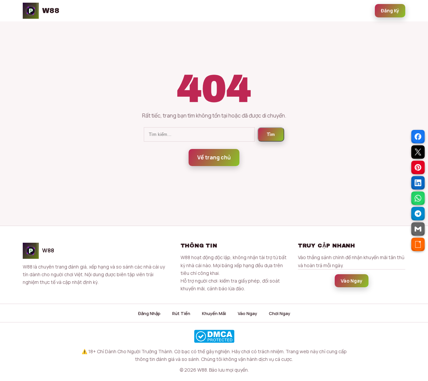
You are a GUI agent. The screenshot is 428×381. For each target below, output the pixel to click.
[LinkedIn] (418, 182)
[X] (418, 152)
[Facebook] (418, 136)
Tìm (271, 134)
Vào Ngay (351, 281)
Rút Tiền (181, 313)
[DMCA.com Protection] (214, 336)
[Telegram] (418, 213)
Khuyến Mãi (214, 313)
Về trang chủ (214, 157)
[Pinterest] (418, 167)
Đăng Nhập (149, 313)
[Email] (418, 229)
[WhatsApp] (418, 198)
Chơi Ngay (279, 313)
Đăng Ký (390, 10)
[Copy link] (418, 244)
